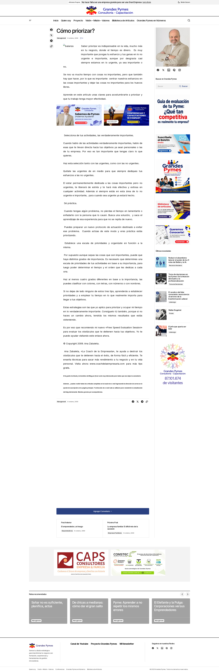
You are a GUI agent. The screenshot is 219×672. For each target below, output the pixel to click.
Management (61, 38)
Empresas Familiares (115, 533)
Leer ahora (147, 2)
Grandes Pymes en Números (75, 669)
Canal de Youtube (79, 643)
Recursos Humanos (175, 265)
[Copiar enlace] (51, 46)
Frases (171, 313)
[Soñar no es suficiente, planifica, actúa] (48, 611)
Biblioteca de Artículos (94, 669)
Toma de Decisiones (176, 284)
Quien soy (32, 669)
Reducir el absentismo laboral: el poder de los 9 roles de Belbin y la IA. (178, 260)
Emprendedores (67, 531)
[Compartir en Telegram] (51, 41)
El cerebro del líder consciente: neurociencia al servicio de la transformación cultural (178, 295)
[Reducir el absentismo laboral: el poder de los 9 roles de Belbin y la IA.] (161, 262)
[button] (184, 2)
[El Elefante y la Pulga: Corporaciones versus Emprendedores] (171, 611)
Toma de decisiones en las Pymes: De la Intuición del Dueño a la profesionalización (178, 277)
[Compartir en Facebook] (51, 30)
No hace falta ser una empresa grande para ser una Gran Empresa (112, 2)
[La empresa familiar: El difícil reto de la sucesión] (126, 528)
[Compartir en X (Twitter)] (51, 35)
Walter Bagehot (174, 310)
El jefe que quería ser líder (177, 328)
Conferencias (59, 669)
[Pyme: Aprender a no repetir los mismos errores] (130, 611)
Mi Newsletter (127, 643)
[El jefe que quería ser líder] (161, 331)
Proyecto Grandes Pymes (104, 643)
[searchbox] (167, 86)
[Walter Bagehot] (161, 314)
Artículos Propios (74, 2)
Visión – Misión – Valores (45, 669)
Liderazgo (172, 302)
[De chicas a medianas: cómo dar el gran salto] (89, 611)
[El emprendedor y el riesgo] (80, 528)
